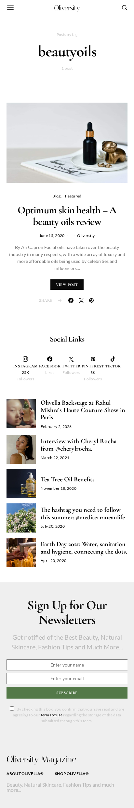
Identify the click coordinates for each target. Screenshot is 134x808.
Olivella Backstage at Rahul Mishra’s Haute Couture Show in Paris (83, 410)
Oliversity (86, 235)
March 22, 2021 (55, 457)
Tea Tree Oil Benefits (68, 479)
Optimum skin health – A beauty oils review (67, 216)
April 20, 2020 (53, 560)
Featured (73, 196)
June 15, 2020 (52, 235)
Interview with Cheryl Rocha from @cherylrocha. (78, 445)
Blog (56, 196)
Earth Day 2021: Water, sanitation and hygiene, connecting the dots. (84, 548)
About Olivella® (25, 773)
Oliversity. (67, 8)
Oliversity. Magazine (41, 759)
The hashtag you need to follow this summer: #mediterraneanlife (83, 513)
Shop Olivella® (72, 773)
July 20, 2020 (53, 526)
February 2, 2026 (56, 426)
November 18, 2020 (58, 488)
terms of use (52, 715)
